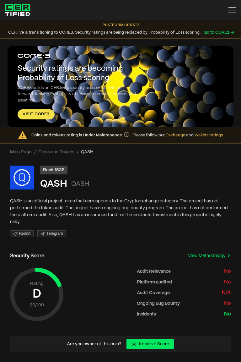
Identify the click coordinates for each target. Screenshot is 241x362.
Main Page (21, 152)
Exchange (175, 135)
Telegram (54, 233)
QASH (53, 184)
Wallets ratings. (209, 135)
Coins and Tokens (56, 152)
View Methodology (207, 256)
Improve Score (154, 344)
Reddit (25, 233)
